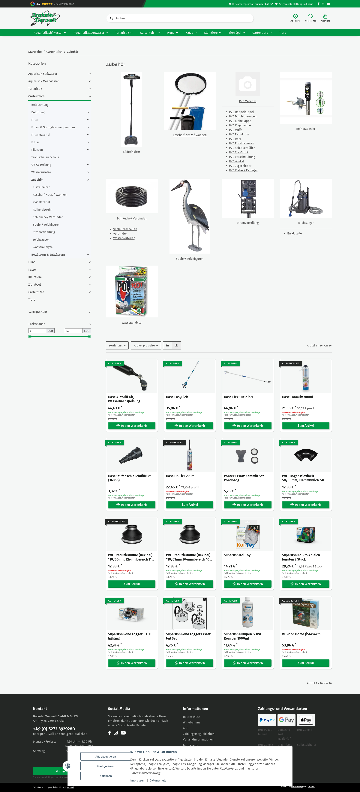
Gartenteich (36, 96)
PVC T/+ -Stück (238, 152)
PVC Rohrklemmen (241, 143)
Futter (35, 142)
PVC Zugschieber (240, 166)
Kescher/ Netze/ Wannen (190, 135)
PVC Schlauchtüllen (242, 148)
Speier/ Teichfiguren (189, 259)
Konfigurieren (106, 766)
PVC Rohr (235, 139)
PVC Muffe (235, 130)
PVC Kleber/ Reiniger (243, 170)
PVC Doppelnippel (241, 112)
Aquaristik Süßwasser (42, 73)
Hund (32, 262)
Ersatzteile (294, 233)
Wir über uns (191, 722)
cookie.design (297, 787)
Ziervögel (34, 284)
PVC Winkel (236, 161)
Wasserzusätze (41, 172)
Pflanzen (37, 150)
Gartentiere (36, 292)
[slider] (30, 336)
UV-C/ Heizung (41, 164)
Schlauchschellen (125, 229)
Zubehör (37, 179)
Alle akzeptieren (105, 756)
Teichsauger (306, 223)
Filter (34, 120)
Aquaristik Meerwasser (43, 81)
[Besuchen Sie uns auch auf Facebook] (319, 4)
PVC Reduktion (239, 134)
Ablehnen (106, 775)
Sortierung (115, 345)
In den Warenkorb (134, 426)
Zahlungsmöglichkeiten (198, 734)
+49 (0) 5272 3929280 (54, 729)
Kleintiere (35, 277)
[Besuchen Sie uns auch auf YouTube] (328, 4)
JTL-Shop (311, 787)
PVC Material (247, 101)
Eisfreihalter (131, 152)
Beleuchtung (39, 105)
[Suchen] (110, 18)
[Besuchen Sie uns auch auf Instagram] (323, 4)
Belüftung (37, 112)
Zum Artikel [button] (306, 425)
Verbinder (120, 233)
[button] (295, 18)
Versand (70, 787)
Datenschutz (158, 780)
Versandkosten (128, 415)
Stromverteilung (248, 223)
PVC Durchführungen (242, 116)
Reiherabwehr (305, 129)
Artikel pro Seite (144, 345)
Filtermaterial (40, 135)
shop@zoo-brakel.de (73, 734)
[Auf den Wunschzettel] (151, 365)
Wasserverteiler (124, 238)
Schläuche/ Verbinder (132, 218)
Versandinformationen (198, 739)
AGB (185, 728)
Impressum (138, 780)
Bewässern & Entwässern (48, 254)
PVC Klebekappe (240, 121)
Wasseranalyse (132, 322)
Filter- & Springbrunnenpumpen (53, 127)
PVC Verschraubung (242, 157)
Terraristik (35, 88)
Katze (32, 269)
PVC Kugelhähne (240, 125)
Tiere (31, 299)
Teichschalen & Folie (45, 157)
